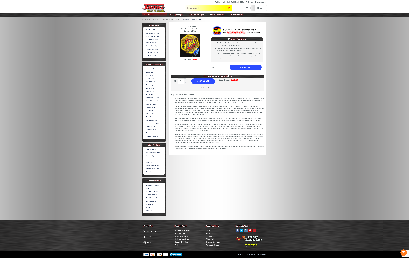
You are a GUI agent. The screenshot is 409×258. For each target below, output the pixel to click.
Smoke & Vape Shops (152, 123)
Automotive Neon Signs (171, 19)
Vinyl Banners (150, 162)
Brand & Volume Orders (153, 198)
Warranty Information (152, 195)
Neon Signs (154, 25)
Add (203, 81)
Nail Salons (149, 110)
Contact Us (149, 204)
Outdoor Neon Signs (152, 46)
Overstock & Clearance (153, 33)
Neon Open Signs (176, 15)
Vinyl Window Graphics (153, 152)
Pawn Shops (150, 114)
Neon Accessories (151, 55)
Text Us (149, 242)
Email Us (149, 237)
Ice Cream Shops (151, 104)
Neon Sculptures (151, 149)
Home (144, 19)
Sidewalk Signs (150, 156)
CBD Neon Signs (151, 82)
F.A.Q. (148, 188)
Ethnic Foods (150, 88)
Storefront (149, 14)
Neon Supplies (150, 172)
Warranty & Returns (212, 245)
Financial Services (151, 91)
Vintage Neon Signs (152, 49)
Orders (250, 2)
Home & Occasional (152, 101)
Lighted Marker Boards (152, 165)
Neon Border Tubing (152, 52)
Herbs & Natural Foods (152, 98)
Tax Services (150, 133)
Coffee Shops (150, 78)
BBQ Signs (149, 75)
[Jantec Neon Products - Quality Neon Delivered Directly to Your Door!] (162, 7)
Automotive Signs (151, 69)
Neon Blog (149, 211)
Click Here (201, 102)
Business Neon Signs (152, 36)
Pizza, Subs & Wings (152, 117)
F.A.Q (176, 245)
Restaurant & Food (151, 120)
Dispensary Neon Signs (153, 85)
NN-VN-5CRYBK (190, 26)
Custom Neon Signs (196, 15)
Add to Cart (246, 67)
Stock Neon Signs (155, 19)
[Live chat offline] (403, 252)
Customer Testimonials (152, 185)
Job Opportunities (151, 201)
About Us (149, 207)
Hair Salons (149, 94)
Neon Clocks (150, 159)
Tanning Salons (150, 126)
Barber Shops (150, 72)
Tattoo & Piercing (151, 129)
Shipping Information (152, 191)
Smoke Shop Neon (217, 15)
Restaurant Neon (236, 15)
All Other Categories (152, 136)
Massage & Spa (150, 107)
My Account (261, 2)
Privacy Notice (210, 239)
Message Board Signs (152, 168)
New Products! (150, 30)
